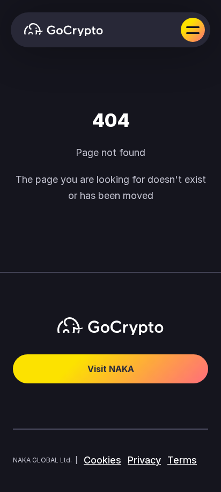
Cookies (102, 460)
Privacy (144, 460)
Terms (182, 460)
